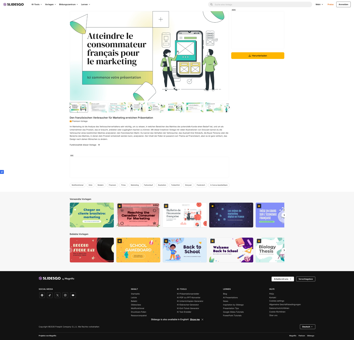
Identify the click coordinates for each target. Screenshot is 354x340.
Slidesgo (310, 336)
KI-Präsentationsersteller (188, 294)
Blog (225, 294)
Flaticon (302, 336)
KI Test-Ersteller (184, 312)
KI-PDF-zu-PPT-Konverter (188, 297)
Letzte (134, 297)
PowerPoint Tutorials (232, 315)
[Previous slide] (69, 215)
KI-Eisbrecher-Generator (188, 305)
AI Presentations (230, 297)
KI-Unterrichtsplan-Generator (190, 301)
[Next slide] (224, 55)
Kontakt (272, 297)
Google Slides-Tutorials (233, 312)
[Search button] (211, 4)
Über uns (273, 315)
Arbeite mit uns (281, 279)
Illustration (162, 185)
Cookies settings (276, 301)
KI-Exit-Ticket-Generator (188, 308)
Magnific (292, 336)
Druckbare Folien (138, 312)
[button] (229, 107)
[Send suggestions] (2, 172)
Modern (101, 185)
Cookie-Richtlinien (277, 312)
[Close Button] (202, 319)
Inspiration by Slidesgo (233, 305)
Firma (123, 185)
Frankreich (201, 185)
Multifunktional (77, 185)
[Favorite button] (217, 15)
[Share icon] (224, 15)
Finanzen (112, 185)
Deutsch (306, 326)
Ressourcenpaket (139, 315)
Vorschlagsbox (306, 279)
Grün (90, 185)
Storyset (188, 185)
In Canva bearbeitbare (218, 185)
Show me (195, 319)
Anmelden (343, 4)
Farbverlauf (148, 185)
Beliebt (134, 301)
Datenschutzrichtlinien (279, 308)
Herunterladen (259, 55)
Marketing (135, 185)
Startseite (135, 294)
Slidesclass (136, 305)
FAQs (271, 294)
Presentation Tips (231, 308)
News (225, 301)
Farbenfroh (175, 185)
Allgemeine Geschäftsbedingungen (285, 304)
